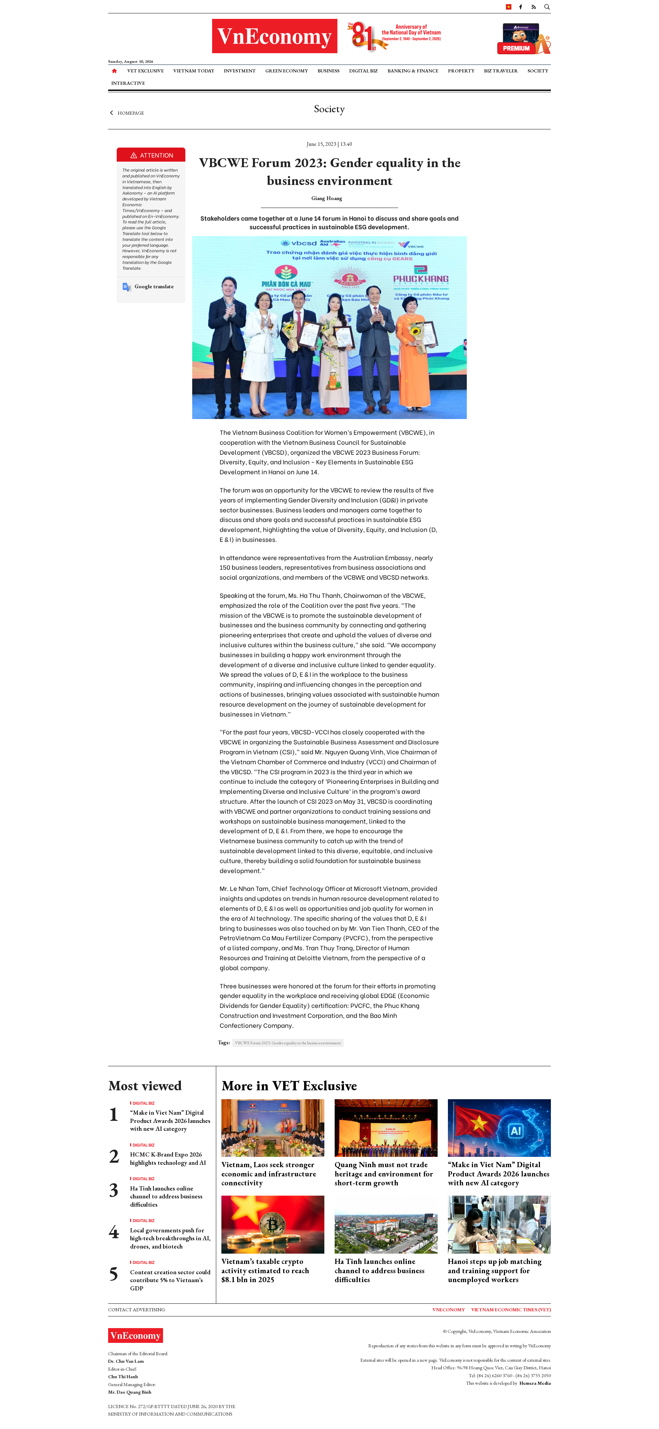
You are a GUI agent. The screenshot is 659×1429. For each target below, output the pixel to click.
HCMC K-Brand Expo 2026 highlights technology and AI (168, 1158)
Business (328, 71)
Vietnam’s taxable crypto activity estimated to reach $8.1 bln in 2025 (265, 1270)
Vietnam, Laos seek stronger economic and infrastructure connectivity (268, 1174)
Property (461, 71)
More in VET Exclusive (289, 1085)
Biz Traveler (501, 71)
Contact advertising (136, 1309)
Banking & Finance (413, 71)
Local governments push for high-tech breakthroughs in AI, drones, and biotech (170, 1238)
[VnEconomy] (508, 6)
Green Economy (286, 71)
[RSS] (533, 6)
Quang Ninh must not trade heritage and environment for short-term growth (384, 1174)
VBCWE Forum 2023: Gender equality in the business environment (288, 1043)
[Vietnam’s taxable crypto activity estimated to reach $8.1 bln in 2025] (272, 1224)
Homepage (131, 112)
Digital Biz (363, 71)
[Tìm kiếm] (547, 6)
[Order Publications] (524, 38)
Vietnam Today (193, 71)
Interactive (128, 83)
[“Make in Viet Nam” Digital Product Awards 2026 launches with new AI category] (499, 1127)
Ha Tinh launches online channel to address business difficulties (166, 1196)
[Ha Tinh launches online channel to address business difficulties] (386, 1224)
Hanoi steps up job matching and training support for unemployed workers (495, 1270)
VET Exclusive (145, 71)
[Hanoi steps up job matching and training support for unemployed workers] (499, 1224)
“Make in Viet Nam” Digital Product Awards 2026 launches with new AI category (170, 1120)
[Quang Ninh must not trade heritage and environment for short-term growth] (386, 1127)
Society (538, 71)
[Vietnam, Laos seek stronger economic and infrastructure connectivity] (272, 1127)
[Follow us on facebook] (520, 6)
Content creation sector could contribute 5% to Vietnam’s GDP (170, 1280)
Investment (240, 71)
